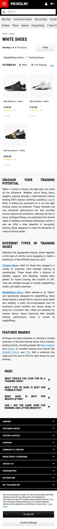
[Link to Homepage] (20, 3)
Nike (43, 345)
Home (4, 34)
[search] (28, 12)
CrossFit (50, 199)
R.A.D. (16, 352)
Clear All (53, 65)
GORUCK (6, 352)
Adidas (10, 348)
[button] (4, 12)
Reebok (50, 345)
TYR (28, 352)
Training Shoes (36, 57)
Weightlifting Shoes (14, 57)
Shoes (11, 34)
